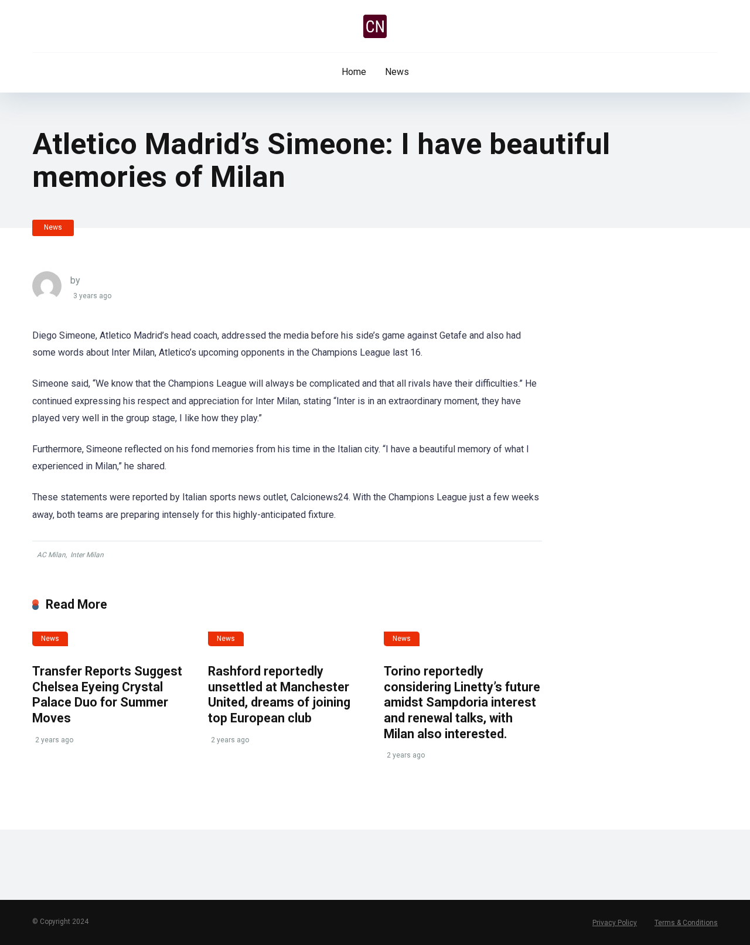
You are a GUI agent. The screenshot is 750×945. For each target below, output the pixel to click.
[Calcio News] (375, 26)
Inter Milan (87, 555)
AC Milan (51, 555)
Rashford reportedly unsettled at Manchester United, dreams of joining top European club (279, 694)
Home (354, 71)
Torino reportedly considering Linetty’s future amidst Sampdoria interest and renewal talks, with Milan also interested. (462, 702)
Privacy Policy (614, 923)
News (397, 71)
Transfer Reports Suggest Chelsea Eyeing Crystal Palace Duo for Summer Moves (107, 694)
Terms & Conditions (686, 923)
